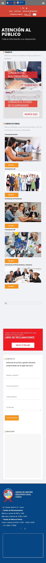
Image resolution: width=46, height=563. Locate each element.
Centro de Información (30, 11)
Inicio (11, 11)
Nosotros (17, 11)
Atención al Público (16, 14)
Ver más (11, 165)
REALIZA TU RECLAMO (23, 345)
